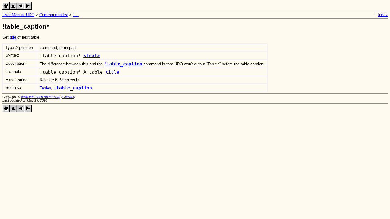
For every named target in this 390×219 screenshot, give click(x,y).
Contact (68, 97)
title (13, 37)
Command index (53, 14)
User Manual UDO (18, 14)
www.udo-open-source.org (40, 97)
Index (383, 14)
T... (76, 14)
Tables (45, 88)
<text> (91, 55)
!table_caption (123, 63)
